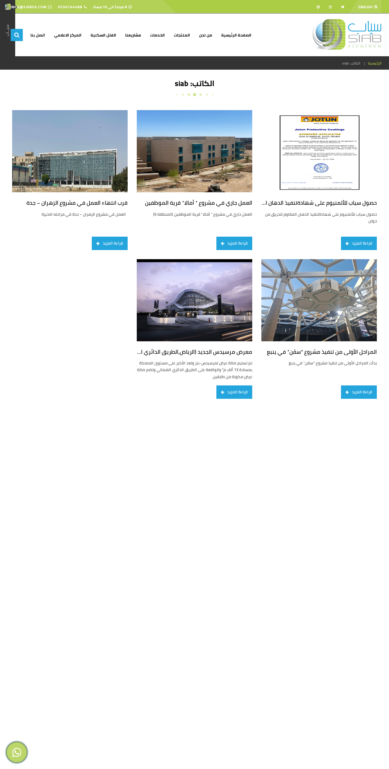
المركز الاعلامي (67, 35)
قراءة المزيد (362, 243)
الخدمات (157, 35)
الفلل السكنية (103, 35)
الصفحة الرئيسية (236, 35)
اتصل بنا (37, 35)
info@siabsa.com (28, 6)
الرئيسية (374, 63)
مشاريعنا (133, 35)
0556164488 (70, 6)
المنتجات (182, 35)
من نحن (205, 35)
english (365, 6)
